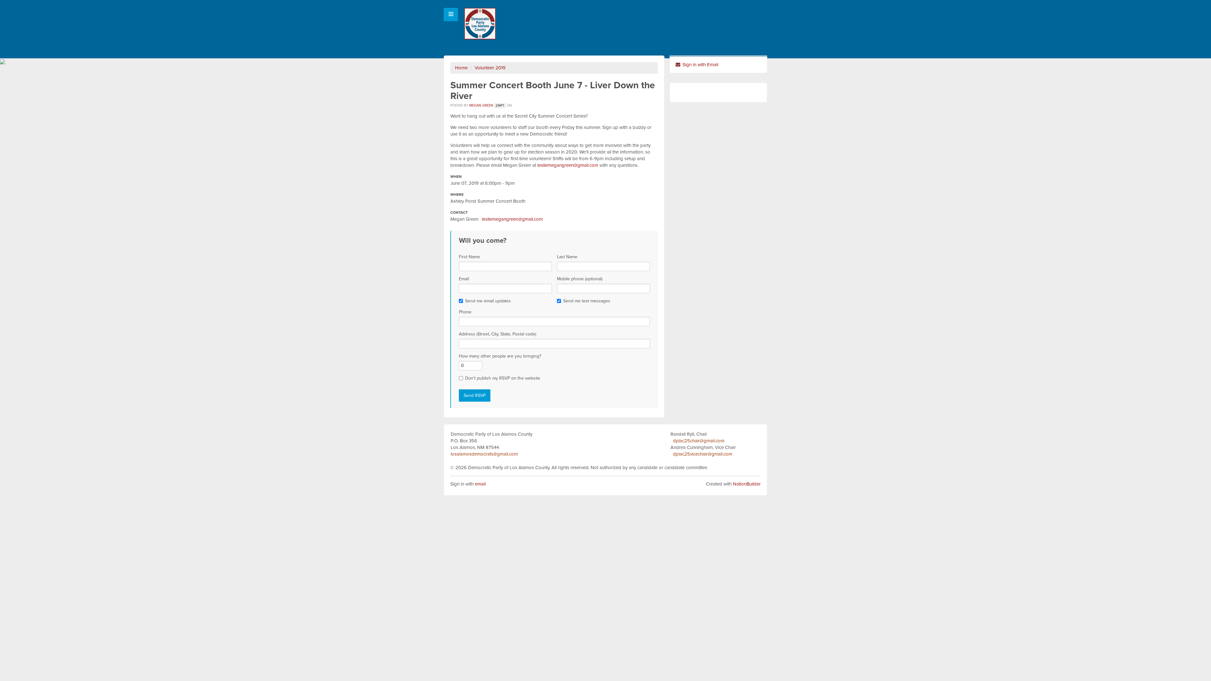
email (480, 484)
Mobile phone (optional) (579, 279)
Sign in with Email (699, 64)
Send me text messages (586, 301)
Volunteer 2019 (490, 68)
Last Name (567, 256)
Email (464, 279)
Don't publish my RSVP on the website (502, 378)
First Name (469, 256)
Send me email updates (488, 301)
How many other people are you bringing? (500, 356)
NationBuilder (747, 484)
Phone (465, 312)
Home (461, 68)
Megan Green (481, 105)
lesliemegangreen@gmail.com (567, 165)
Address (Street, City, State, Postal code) (497, 334)
